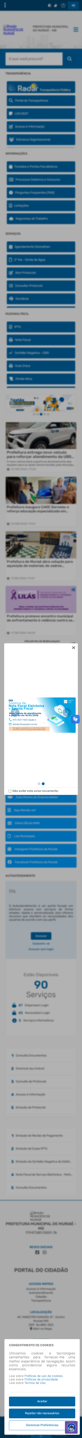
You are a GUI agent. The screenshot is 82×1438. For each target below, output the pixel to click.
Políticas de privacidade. (41, 1379)
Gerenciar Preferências (42, 1425)
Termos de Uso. (35, 1383)
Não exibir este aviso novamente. (35, 791)
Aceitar (42, 1401)
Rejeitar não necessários (42, 1413)
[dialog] (41, 719)
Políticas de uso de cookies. (43, 1376)
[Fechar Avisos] (73, 647)
